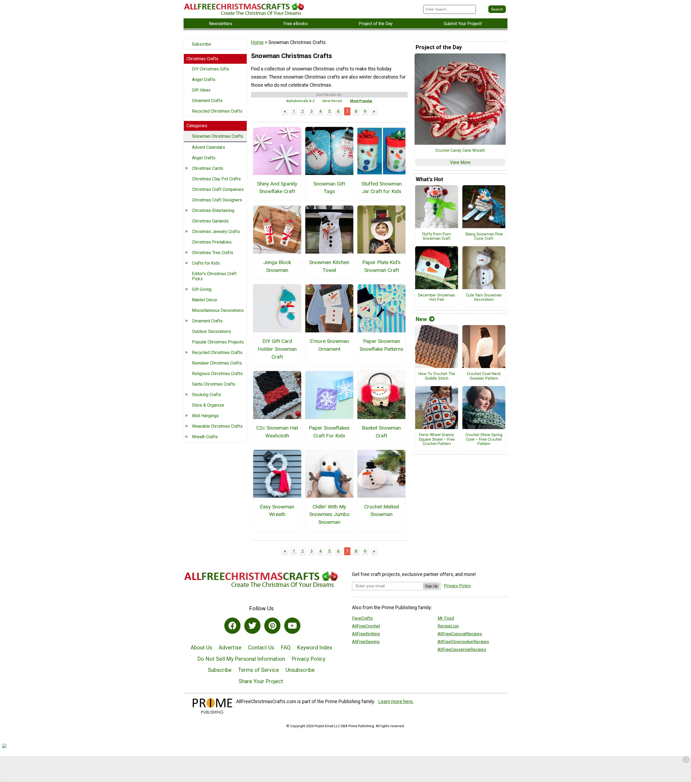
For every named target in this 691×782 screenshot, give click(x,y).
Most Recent (332, 101)
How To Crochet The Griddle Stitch (436, 376)
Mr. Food (446, 618)
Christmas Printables (212, 242)
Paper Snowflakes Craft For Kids (329, 432)
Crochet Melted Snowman (381, 511)
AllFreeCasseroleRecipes (462, 649)
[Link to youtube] (292, 626)
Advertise (230, 647)
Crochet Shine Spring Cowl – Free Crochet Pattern (483, 439)
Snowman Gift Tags (329, 188)
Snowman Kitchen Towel (329, 266)
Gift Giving (201, 289)
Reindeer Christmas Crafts (217, 363)
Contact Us (261, 647)
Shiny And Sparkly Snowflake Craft (277, 188)
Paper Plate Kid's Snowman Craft (381, 266)
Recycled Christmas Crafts (217, 111)
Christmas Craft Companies (218, 189)
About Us (201, 647)
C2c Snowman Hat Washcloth (277, 432)
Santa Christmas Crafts (213, 384)
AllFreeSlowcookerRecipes (463, 641)
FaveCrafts (362, 618)
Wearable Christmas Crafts (217, 426)
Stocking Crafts (206, 394)
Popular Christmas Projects (218, 342)
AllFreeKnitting (366, 633)
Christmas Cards (207, 168)
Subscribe (201, 44)
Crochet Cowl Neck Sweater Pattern (484, 376)
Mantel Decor (204, 299)
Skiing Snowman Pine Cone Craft (484, 236)
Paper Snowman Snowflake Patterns (381, 345)
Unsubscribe (300, 670)
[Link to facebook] (232, 626)
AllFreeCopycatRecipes (460, 633)
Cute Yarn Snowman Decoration (484, 297)
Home (257, 42)
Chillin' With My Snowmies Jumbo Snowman (329, 514)
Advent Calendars (208, 147)
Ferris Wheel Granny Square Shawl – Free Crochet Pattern (437, 439)
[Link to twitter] (252, 626)
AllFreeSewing (366, 641)
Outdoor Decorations (211, 331)
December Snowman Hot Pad (436, 297)
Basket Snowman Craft (381, 432)
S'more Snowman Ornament (329, 345)
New (421, 319)
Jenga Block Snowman (277, 266)
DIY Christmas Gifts (210, 69)
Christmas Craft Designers (217, 200)
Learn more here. (396, 701)
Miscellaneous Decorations (218, 310)
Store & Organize (208, 405)
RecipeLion (448, 626)
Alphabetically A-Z (300, 101)
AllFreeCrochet (366, 626)
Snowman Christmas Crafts (217, 136)
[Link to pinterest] (272, 626)
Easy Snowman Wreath (277, 511)
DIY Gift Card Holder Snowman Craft (277, 349)
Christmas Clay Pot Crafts (216, 178)
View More (460, 162)
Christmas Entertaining (213, 210)
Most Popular (361, 101)
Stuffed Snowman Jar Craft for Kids (381, 188)
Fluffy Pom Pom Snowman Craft (436, 236)
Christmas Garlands (210, 221)
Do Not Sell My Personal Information (241, 659)
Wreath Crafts (205, 436)
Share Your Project (261, 681)
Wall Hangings (205, 415)
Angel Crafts (203, 79)
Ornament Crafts (207, 100)
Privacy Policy (308, 659)
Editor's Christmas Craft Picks (214, 276)
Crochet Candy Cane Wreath (460, 151)
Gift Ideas (201, 90)
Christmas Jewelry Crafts (216, 231)
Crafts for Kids (206, 263)
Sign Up (431, 586)
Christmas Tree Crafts (212, 252)
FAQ (285, 647)
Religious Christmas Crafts (217, 373)
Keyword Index (314, 647)
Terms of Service (258, 670)
